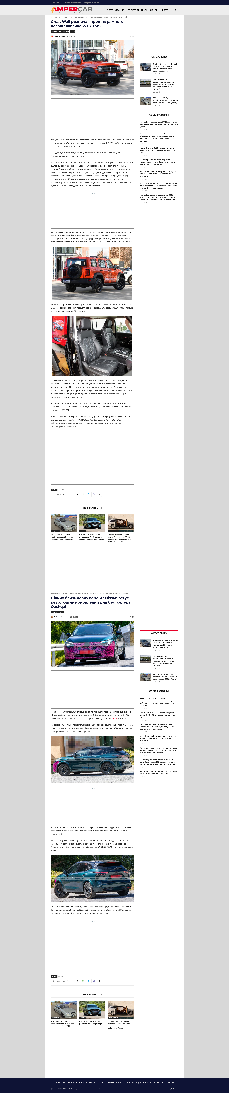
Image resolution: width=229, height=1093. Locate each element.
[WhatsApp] (83, 494)
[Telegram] (88, 494)
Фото (73, 31)
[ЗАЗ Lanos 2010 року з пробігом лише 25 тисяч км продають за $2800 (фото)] (64, 523)
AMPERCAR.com (56, 17)
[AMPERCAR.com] (52, 36)
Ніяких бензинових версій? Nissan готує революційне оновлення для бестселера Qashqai (159, 124)
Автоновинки (75, 17)
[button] (174, 10)
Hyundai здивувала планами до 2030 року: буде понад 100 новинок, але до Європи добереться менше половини (157, 197)
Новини (65, 17)
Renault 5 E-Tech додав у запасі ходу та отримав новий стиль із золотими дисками (158, 173)
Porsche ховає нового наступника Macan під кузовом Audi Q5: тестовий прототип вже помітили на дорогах (158, 185)
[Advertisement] (92, 119)
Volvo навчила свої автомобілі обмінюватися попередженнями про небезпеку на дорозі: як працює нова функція (157, 137)
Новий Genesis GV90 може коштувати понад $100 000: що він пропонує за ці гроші (157, 150)
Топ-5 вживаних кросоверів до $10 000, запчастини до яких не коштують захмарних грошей (163, 84)
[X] (77, 494)
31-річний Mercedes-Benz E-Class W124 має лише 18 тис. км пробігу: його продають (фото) (165, 67)
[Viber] (93, 494)
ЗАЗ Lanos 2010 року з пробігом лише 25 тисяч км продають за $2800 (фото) (62, 537)
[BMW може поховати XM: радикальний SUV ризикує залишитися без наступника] (92, 523)
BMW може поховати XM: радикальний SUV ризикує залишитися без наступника (91, 537)
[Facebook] (72, 494)
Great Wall (61, 490)
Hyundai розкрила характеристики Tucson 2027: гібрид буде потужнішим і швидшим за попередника (158, 162)
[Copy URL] (99, 494)
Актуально (55, 531)
